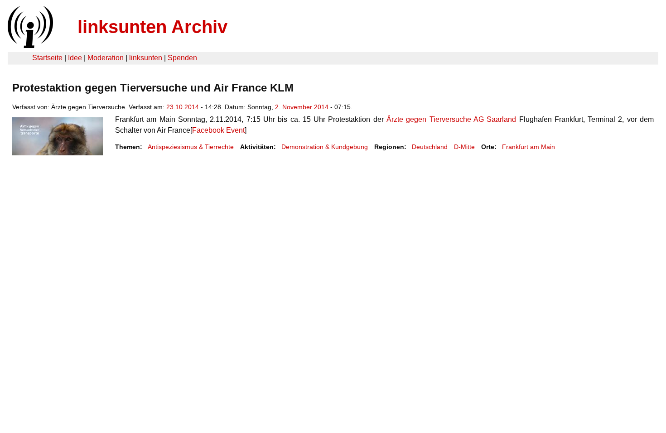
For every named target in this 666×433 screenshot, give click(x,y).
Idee (75, 58)
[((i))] (29, 45)
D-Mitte (464, 146)
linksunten (145, 58)
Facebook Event (218, 130)
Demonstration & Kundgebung (324, 146)
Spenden (182, 58)
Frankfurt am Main (528, 146)
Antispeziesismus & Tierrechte (191, 146)
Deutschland (430, 146)
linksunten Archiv (152, 27)
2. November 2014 (301, 107)
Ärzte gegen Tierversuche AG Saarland (451, 119)
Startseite (47, 58)
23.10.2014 (182, 107)
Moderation (105, 58)
